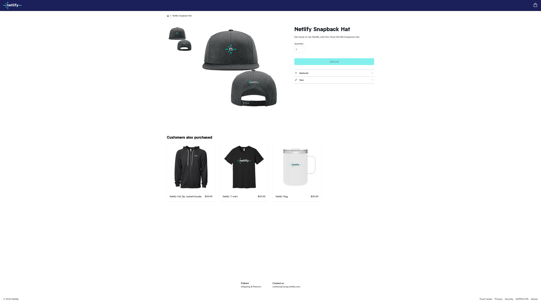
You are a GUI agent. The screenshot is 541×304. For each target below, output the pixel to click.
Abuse (534, 299)
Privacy (499, 299)
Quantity (298, 43)
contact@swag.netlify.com (286, 286)
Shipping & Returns (251, 286)
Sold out (334, 61)
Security (509, 299)
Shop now (193, 187)
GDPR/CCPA (522, 299)
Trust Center (485, 299)
